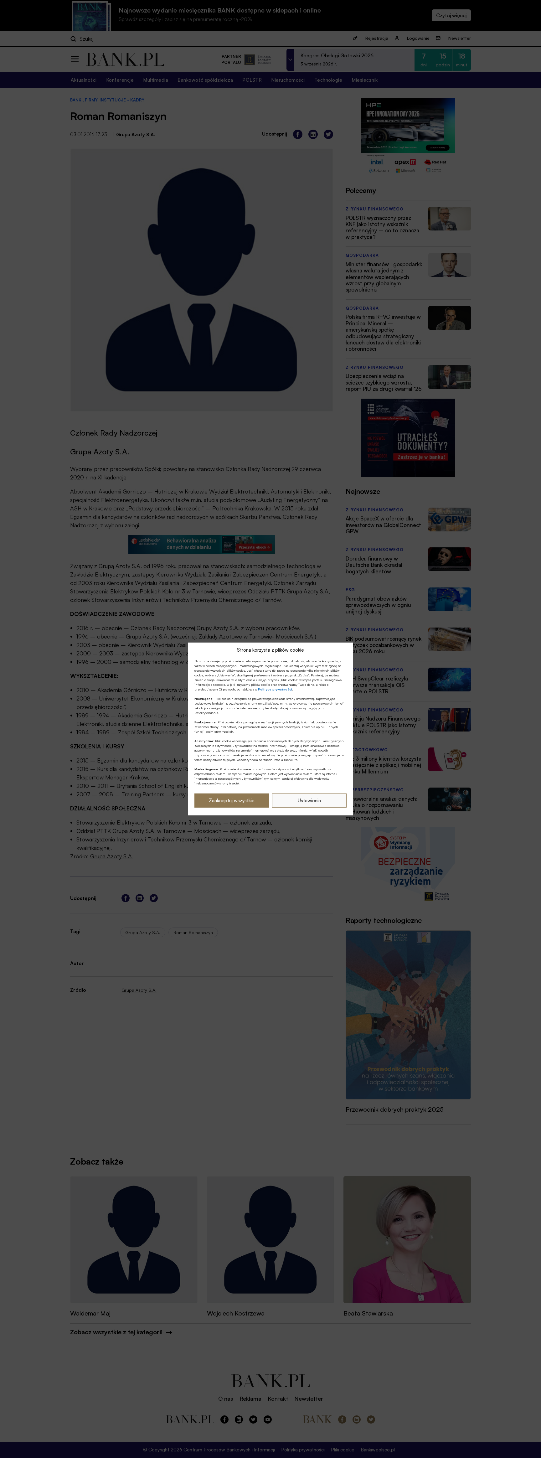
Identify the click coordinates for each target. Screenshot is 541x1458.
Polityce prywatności (275, 689)
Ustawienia (309, 801)
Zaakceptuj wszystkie (232, 801)
